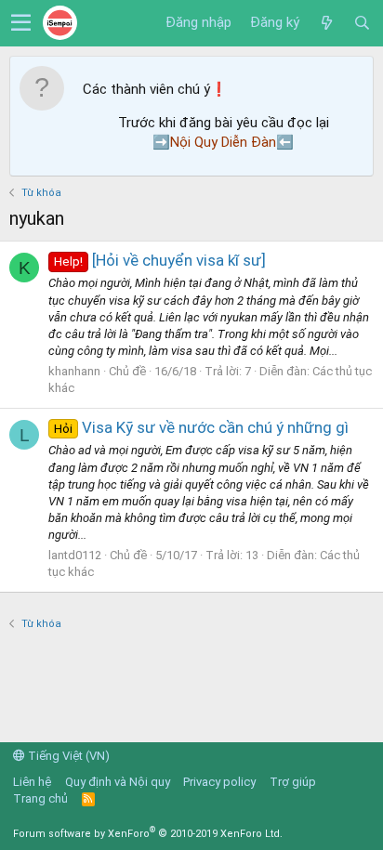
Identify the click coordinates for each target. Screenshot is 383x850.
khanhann (74, 371)
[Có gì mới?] (326, 23)
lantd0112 (74, 555)
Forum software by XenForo (148, 834)
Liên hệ (32, 782)
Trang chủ (40, 798)
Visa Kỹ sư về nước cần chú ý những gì (201, 427)
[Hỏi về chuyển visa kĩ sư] (160, 260)
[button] (21, 23)
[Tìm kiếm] (361, 23)
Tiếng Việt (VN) (67, 756)
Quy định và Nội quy (117, 782)
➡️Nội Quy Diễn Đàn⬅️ (223, 142)
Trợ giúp (293, 782)
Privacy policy (219, 782)
